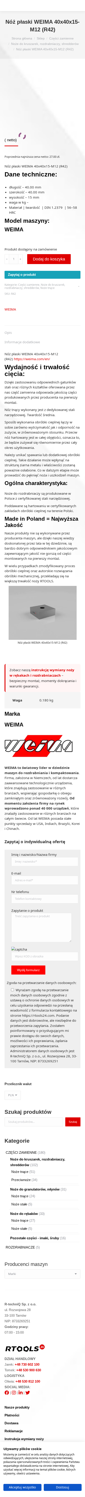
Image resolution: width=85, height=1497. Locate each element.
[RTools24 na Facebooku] (7, 1393)
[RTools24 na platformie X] (27, 1393)
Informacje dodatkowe (22, 342)
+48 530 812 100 (27, 1381)
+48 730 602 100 (27, 1364)
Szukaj (73, 1121)
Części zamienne (28, 285)
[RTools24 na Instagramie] (14, 1393)
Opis (8, 332)
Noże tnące (47, 288)
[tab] (42, 330)
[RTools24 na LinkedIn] (21, 1393)
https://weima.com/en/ (32, 359)
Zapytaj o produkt (22, 274)
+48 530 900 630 (28, 1370)
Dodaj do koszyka (49, 259)
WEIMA (10, 309)
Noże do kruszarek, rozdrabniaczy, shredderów (35, 286)
